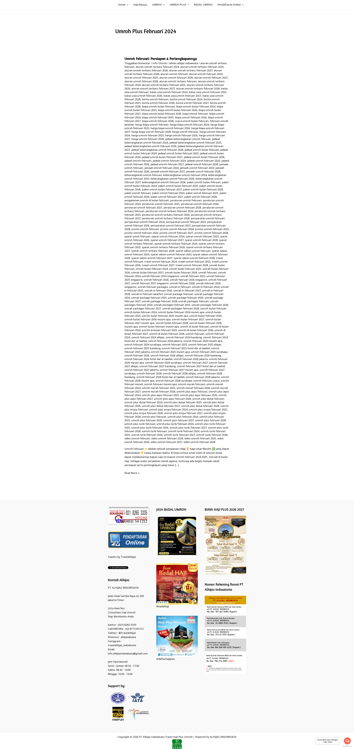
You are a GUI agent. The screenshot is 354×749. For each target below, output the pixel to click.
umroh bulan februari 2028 (172, 323)
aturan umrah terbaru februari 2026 (146, 70)
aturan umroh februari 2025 (141, 77)
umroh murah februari (191, 384)
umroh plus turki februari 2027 (188, 428)
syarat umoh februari (137, 236)
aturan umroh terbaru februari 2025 (163, 85)
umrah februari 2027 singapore (150, 283)
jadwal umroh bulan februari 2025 (178, 153)
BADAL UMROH (203, 4)
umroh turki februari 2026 (146, 435)
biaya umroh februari (195, 114)
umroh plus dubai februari (208, 399)
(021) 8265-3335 (127, 625)
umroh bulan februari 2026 (205, 316)
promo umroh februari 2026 (141, 233)
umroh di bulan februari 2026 (195, 330)
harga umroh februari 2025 (147, 135)
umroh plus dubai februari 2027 (161, 406)
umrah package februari (178, 294)
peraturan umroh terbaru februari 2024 (169, 211)
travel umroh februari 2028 (192, 265)
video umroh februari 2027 (166, 442)
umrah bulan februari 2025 (185, 269)
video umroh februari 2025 (200, 438)
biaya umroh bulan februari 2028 (161, 114)
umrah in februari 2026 (158, 290)
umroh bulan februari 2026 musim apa (147, 319)
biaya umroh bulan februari (158, 106)
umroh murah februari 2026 (193, 388)
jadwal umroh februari (137, 161)
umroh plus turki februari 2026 (149, 428)
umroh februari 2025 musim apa (170, 352)
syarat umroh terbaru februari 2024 (175, 244)
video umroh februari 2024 (167, 438)
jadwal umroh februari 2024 (169, 161)
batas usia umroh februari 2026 (143, 96)
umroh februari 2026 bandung (203, 355)
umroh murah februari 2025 (158, 388)
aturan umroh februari (174, 74)
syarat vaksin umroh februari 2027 (151, 258)
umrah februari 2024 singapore (160, 276)
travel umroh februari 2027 (158, 265)
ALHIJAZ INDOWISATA (223, 737)
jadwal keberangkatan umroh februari (188, 139)
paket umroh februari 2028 (200, 197)
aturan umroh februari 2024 (205, 74)
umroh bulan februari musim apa (159, 326)
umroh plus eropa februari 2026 (143, 413)
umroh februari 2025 (174, 344)
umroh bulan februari (213, 308)
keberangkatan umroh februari (143, 175)
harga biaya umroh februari (151, 124)
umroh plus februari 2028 (210, 420)
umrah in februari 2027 (187, 290)
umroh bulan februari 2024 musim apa (181, 312)
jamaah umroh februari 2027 (168, 171)
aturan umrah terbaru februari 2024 (157, 67)
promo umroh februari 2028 (211, 233)
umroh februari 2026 (136, 355)
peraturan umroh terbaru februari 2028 (165, 218)
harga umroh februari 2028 (147, 139)
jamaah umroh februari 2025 (197, 168)
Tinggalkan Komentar (137, 63)
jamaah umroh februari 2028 (203, 171)
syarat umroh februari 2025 (202, 236)
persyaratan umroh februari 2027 (171, 225)
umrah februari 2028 (182, 283)
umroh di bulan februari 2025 (159, 330)
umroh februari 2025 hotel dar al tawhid (186, 348)
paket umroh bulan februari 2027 (162, 189)
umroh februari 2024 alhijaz (147, 337)
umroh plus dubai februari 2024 (143, 402)
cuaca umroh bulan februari (191, 121)
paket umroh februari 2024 (168, 193)
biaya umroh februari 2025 (158, 117)
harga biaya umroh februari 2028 (151, 132)
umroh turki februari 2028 (211, 435)
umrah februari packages (153, 287)
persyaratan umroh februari (208, 218)
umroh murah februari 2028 (158, 391)
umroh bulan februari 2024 (140, 312)
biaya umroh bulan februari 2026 (177, 110)
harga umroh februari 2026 (181, 135)
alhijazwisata (128, 637)
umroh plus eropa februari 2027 (183, 413)
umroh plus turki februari (139, 424)
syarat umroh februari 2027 (167, 240)
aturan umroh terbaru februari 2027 (153, 88)
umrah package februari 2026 (185, 298)
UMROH (157, 4)
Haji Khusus (140, 4)
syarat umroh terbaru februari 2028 (152, 251)
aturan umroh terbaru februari (177, 81)
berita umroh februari (155, 99)
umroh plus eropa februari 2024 (168, 409)
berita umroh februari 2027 (192, 103)
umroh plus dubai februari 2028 (200, 406)
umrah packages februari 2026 (210, 305)
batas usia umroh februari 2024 (168, 92)
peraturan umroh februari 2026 (199, 204)
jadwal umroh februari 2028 (201, 164)
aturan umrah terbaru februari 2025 (202, 67)
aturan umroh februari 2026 (176, 77)
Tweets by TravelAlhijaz (122, 557)
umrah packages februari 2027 (142, 308)
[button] (126, 5)
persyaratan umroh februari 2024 (144, 222)
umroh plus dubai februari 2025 (183, 402)
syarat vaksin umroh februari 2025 (171, 254)
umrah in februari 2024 (205, 287)
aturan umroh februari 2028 (141, 81)
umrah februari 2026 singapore (188, 280)
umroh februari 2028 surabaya (174, 381)
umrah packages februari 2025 (172, 305)
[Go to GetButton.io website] (347, 746)
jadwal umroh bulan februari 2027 (162, 157)
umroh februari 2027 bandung (158, 366)
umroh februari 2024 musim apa (202, 341)
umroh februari (195, 334)
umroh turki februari (154, 431)
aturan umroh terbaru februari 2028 (198, 88)
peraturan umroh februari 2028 (182, 207)
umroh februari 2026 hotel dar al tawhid (148, 359)
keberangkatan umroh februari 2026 (172, 179)
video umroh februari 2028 (199, 442)
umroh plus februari (154, 417)
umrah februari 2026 (156, 280)
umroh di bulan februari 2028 (166, 334)
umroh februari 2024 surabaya (142, 344)
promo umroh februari (145, 229)
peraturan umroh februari (185, 200)
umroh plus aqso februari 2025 (160, 395)
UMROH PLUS (178, 4)
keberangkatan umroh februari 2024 (185, 175)
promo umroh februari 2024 (177, 229)
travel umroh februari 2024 (160, 261)
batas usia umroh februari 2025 (207, 92)
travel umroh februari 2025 (194, 261)
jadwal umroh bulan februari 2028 (204, 157)
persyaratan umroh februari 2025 (186, 222)
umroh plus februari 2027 (178, 420)
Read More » (131, 473)
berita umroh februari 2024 (186, 99)
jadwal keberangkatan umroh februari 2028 (157, 150)
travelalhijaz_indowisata (122, 645)
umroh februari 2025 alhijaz (204, 344)
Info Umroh (160, 63)
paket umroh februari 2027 (167, 197)
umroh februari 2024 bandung (184, 337)
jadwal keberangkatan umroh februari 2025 (195, 142)
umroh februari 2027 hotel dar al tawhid (201, 366)
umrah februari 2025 (192, 276)
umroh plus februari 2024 (183, 417)
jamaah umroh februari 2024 (161, 168)
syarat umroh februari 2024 (167, 236)
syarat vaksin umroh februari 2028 (194, 258)
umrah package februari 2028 (159, 301)
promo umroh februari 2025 (212, 229)
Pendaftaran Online (229, 4)
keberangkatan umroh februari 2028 (163, 182)
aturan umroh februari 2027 (211, 77)
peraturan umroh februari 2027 (143, 207)
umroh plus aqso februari (192, 391)
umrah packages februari (194, 301)
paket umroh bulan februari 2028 (203, 189)
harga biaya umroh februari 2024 (189, 124)
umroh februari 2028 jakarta (203, 377)
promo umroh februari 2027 (176, 233)
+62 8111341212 (134, 629)
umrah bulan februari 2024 (152, 269)
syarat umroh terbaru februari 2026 (163, 247)
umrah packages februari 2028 (180, 308)
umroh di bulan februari (194, 326)
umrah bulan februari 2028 (181, 272)
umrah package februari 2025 (149, 298)
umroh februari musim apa (160, 384)
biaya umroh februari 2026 (191, 117)
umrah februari (207, 272)
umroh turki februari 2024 (183, 431)
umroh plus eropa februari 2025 (208, 409)
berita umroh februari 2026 (158, 103)
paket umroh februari (137, 193)
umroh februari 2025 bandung (142, 348)
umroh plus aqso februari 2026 (198, 395)
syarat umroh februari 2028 (201, 240)
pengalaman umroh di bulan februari (146, 200)
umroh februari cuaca (206, 381)
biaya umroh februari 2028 (158, 121)
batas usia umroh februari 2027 (182, 96)
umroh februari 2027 (195, 363)
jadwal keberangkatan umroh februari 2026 (150, 146)
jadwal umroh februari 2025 (203, 161)
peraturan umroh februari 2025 (160, 204)
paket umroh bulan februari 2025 (178, 186)
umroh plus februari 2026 (146, 420)
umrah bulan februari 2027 (147, 272)
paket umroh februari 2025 (202, 193)
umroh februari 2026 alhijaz (167, 355)
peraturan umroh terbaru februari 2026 (165, 215)
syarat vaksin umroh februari (193, 251)
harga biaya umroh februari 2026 (170, 128)
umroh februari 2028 (149, 373)
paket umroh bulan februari (203, 182)
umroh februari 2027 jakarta (141, 370)
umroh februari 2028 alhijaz (179, 373)
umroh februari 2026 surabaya (163, 363)
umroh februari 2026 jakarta (191, 359)
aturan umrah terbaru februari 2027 (190, 70)
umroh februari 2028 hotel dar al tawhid (160, 377)
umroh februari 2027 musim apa (179, 370)
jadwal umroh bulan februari (202, 150)
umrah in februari (180, 287)
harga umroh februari (185, 132)
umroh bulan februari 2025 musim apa (165, 316)
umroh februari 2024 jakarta (165, 341)
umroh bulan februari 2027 (188, 319)
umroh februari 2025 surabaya (209, 352)
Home (121, 4)
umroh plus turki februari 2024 (175, 424)
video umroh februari (137, 438)
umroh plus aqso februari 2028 (172, 399)
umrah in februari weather (147, 294)
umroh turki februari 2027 (179, 435)
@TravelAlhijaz (127, 633)
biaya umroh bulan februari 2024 (195, 106)
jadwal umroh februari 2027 (167, 164)
